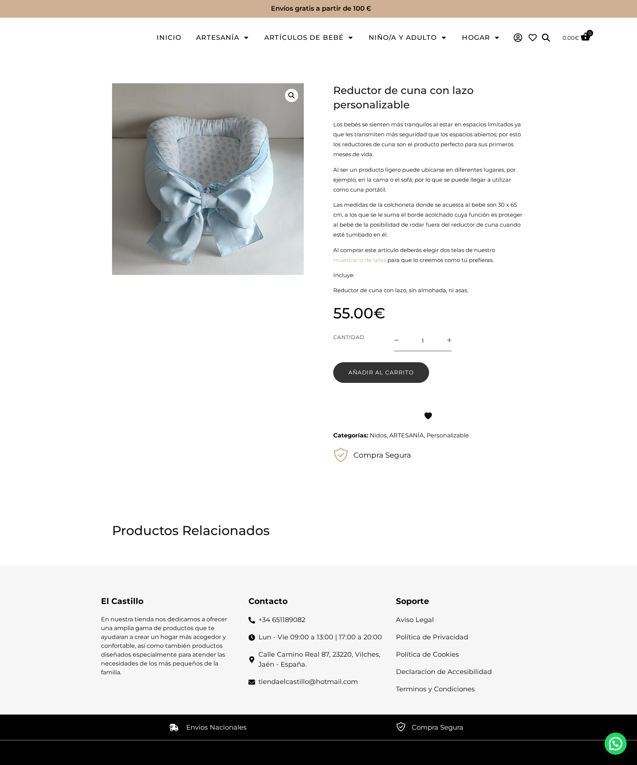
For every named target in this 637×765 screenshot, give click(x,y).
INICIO (169, 38)
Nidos (378, 435)
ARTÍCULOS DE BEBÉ (304, 38)
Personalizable (448, 435)
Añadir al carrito (381, 372)
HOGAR (476, 38)
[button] (291, 95)
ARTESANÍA (217, 38)
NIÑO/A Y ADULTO (403, 38)
